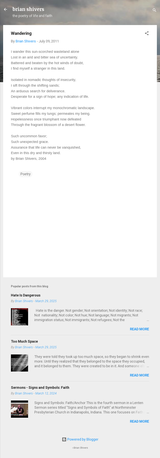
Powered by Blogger (82, 439)
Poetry (25, 174)
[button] (146, 34)
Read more (139, 329)
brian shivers (28, 9)
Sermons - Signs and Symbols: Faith (40, 387)
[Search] (154, 11)
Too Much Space (24, 341)
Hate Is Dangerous (25, 295)
